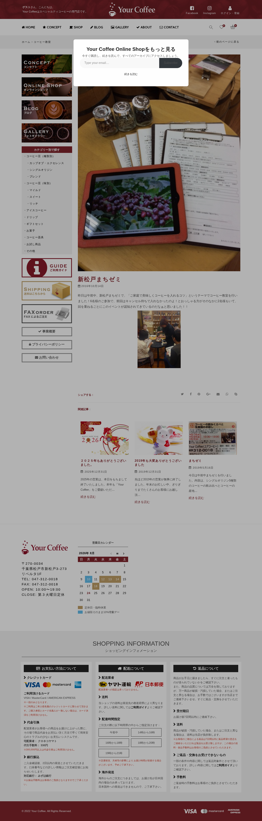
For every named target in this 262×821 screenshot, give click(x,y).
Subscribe (171, 62)
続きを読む (131, 74)
